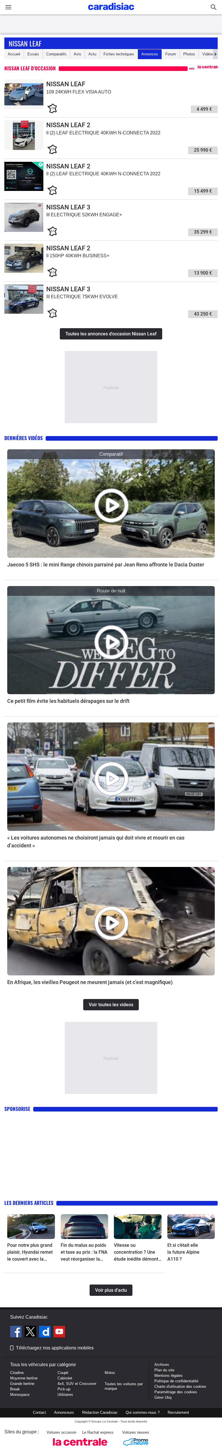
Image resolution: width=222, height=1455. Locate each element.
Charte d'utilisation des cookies (180, 1386)
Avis (77, 54)
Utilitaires (65, 1394)
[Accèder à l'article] (111, 503)
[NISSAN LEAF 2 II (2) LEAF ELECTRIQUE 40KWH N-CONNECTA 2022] (23, 149)
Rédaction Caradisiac (100, 1412)
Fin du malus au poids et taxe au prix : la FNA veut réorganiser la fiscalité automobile (84, 1252)
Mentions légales (168, 1375)
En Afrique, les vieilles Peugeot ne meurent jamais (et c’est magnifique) (90, 982)
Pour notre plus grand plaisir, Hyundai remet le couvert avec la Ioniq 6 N (30, 1252)
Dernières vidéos (23, 438)
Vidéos (208, 54)
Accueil (14, 54)
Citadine (17, 1372)
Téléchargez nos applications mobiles (55, 1347)
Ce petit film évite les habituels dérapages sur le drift (68, 701)
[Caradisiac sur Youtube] (59, 1332)
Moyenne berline (24, 1378)
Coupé (63, 1372)
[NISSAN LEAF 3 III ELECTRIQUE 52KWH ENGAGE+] (23, 230)
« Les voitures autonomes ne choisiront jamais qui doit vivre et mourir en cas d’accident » (95, 841)
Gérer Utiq (162, 1397)
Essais (33, 54)
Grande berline (22, 1383)
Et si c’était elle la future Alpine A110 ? (183, 1252)
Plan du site (164, 1370)
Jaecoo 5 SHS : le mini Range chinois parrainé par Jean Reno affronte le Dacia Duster (105, 565)
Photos (189, 54)
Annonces (149, 54)
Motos (110, 1372)
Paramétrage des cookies (175, 1392)
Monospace (19, 1394)
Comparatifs (56, 54)
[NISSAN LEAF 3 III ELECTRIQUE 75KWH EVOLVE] (23, 312)
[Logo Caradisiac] (111, 12)
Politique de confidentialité (176, 1381)
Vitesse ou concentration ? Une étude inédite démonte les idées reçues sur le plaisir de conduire (137, 1252)
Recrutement (178, 1412)
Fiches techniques (118, 54)
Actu (92, 54)
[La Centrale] (80, 1447)
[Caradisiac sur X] (31, 1332)
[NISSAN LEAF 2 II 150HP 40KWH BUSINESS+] (23, 271)
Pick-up (64, 1389)
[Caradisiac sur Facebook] (16, 1332)
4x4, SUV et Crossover (77, 1383)
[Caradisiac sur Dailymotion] (45, 1332)
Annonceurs (64, 1412)
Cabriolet (65, 1378)
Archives (161, 1364)
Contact (39, 1412)
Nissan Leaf (25, 43)
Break (15, 1389)
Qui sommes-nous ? (143, 1412)
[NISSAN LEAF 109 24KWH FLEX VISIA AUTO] (23, 108)
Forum (170, 54)
